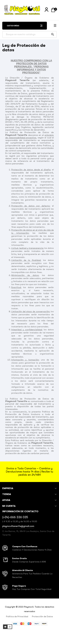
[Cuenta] (46, 9)
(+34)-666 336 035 (15, 517)
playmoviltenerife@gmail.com (18, 526)
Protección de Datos (42, 616)
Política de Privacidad (17, 616)
